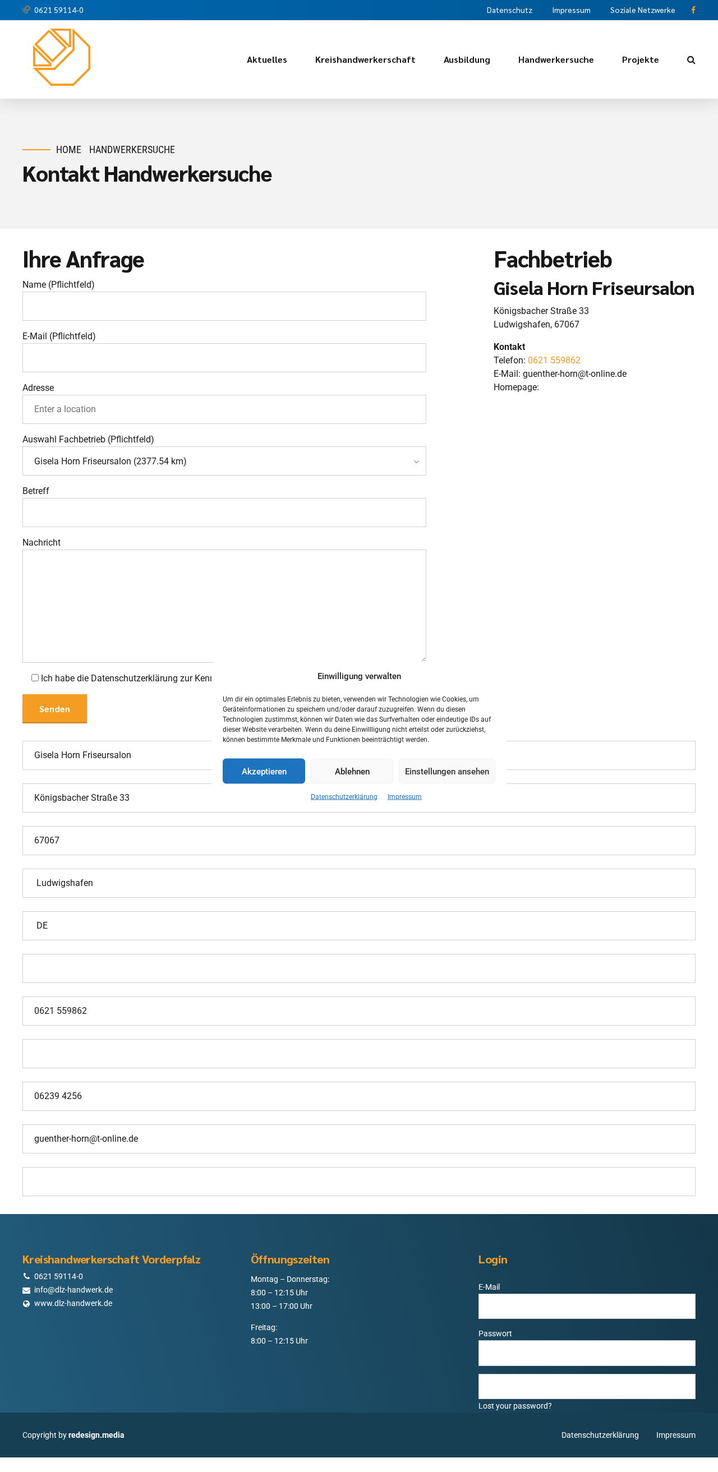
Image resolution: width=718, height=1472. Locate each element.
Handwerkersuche (556, 59)
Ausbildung (467, 59)
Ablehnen (352, 771)
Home (68, 149)
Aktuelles (267, 59)
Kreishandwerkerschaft (365, 59)
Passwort (495, 1333)
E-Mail (489, 1286)
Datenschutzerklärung (344, 796)
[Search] (691, 59)
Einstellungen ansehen (447, 771)
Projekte (640, 59)
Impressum (405, 796)
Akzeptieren (264, 771)
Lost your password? (515, 1405)
